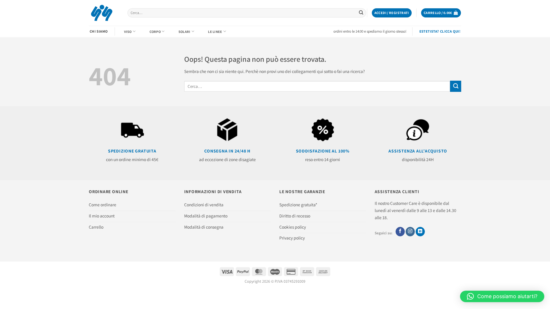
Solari (184, 31)
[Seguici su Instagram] (410, 231)
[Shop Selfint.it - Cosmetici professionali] (104, 13)
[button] (392, 12)
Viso (128, 31)
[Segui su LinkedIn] (420, 231)
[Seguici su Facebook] (400, 231)
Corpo (155, 31)
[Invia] (361, 13)
